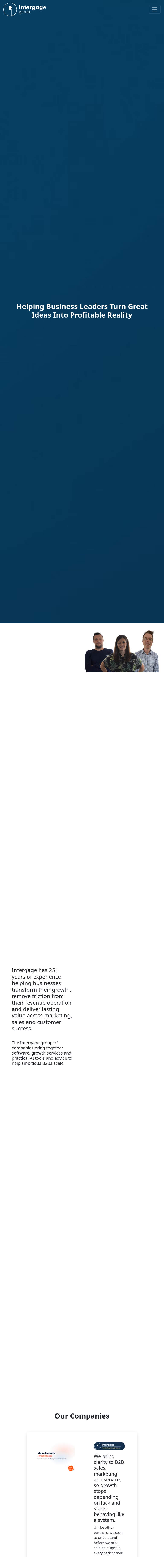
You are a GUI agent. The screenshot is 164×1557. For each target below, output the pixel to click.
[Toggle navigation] (155, 9)
